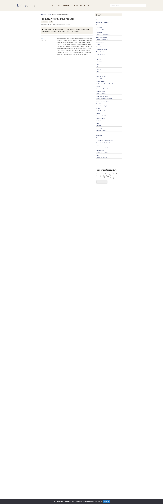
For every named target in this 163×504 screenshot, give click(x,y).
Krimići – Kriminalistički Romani (104, 98)
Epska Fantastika (100, 54)
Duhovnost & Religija (101, 49)
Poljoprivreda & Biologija (102, 115)
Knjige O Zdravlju (100, 91)
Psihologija (99, 128)
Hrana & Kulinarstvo (101, 74)
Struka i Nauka (100, 150)
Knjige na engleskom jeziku (103, 88)
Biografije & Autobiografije (103, 34)
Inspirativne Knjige (101, 76)
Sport (97, 145)
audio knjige (74, 5)
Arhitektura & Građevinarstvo (104, 22)
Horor (97, 71)
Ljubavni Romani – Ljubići (102, 101)
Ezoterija (98, 59)
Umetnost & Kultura (101, 157)
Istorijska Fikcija (100, 81)
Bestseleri (99, 32)
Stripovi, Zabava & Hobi (102, 147)
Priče (97, 123)
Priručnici (98, 125)
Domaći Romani (100, 42)
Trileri (97, 155)
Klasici (98, 86)
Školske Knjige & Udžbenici (103, 143)
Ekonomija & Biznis (101, 52)
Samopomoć (99, 135)
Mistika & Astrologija (101, 106)
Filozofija (98, 69)
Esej (97, 56)
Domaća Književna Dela (102, 39)
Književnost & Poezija (102, 96)
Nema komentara (65, 24)
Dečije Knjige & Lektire (102, 37)
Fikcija (97, 64)
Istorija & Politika (100, 79)
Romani (56, 24)
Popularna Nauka (100, 118)
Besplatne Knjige (100, 29)
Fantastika (99, 61)
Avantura (98, 25)
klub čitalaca (56, 5)
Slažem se (107, 501)
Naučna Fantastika (101, 111)
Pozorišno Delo (100, 120)
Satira (97, 138)
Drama (98, 44)
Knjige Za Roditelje (101, 93)
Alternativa (99, 20)
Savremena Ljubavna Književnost (105, 140)
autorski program (85, 5)
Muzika (98, 108)
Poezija (98, 113)
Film (97, 66)
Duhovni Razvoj (100, 47)
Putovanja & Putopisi (101, 130)
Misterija (98, 103)
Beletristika (99, 27)
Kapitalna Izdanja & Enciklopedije (105, 84)
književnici (65, 5)
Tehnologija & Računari (102, 152)
